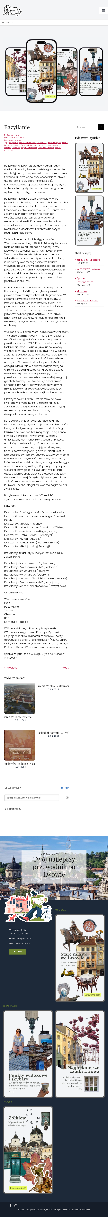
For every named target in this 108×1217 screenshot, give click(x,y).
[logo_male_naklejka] (12, 3)
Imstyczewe (9, 145)
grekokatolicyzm (54, 142)
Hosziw (65, 142)
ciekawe (17, 140)
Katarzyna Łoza (13, 135)
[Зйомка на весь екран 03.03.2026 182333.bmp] (54, 38)
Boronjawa (23, 142)
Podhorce (16, 148)
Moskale (82, 291)
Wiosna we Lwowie (88, 269)
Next (64, 667)
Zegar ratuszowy (87, 300)
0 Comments (9, 150)
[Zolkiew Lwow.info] (28, 1108)
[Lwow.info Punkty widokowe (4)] (89, 197)
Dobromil (32, 142)
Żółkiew (58, 148)
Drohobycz (41, 142)
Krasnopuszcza (36, 145)
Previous (12, 667)
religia (23, 148)
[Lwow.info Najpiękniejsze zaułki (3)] (80, 1012)
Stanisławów (31, 148)
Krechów (47, 145)
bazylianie (13, 142)
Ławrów (54, 145)
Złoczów (50, 148)
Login (66, 787)
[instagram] (15, 1205)
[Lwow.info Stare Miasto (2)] (89, 144)
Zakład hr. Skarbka (88, 259)
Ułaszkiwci (42, 148)
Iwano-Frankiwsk (22, 145)
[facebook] (10, 1205)
